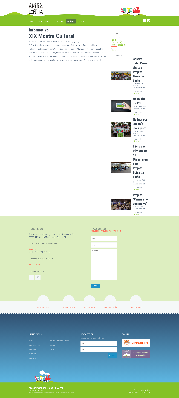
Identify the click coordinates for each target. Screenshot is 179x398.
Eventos (116, 42)
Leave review (75, 42)
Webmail (53, 345)
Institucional (43, 21)
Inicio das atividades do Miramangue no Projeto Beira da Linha (140, 161)
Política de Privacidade (59, 341)
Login (52, 349)
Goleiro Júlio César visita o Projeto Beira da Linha (140, 70)
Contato (81, 21)
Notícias (70, 21)
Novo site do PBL (139, 101)
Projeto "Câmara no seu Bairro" (140, 199)
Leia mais (136, 94)
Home (32, 21)
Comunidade (59, 21)
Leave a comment (51, 41)
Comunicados (118, 45)
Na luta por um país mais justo (140, 123)
